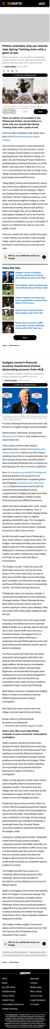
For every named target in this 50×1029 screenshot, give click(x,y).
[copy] (16, 70)
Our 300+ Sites (8, 987)
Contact (33, 983)
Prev (9, 111)
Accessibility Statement (13, 1004)
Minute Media (13, 1015)
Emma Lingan (11, 380)
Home (4, 345)
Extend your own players (13, 436)
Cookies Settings (9, 1008)
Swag (4, 983)
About (4, 978)
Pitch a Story (36, 991)
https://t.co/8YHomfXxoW (22, 719)
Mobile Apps (36, 987)
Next (40, 111)
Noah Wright (10, 67)
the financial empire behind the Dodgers (25, 472)
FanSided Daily (9, 991)
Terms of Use (36, 996)
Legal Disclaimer (37, 1000)
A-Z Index (34, 1004)
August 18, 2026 (36, 725)
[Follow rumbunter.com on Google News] (44, 257)
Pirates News (14, 345)
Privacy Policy (8, 996)
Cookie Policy (8, 1000)
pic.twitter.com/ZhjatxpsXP (15, 722)
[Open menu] (3, 3)
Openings (34, 978)
